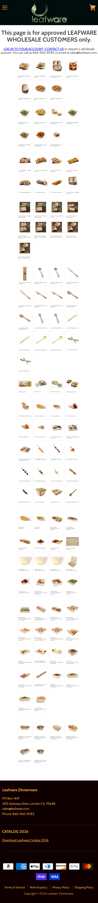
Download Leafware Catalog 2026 (25, 840)
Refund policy (38, 887)
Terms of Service (14, 887)
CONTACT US (54, 49)
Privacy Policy (61, 887)
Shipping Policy (84, 887)
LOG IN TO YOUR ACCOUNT (23, 49)
